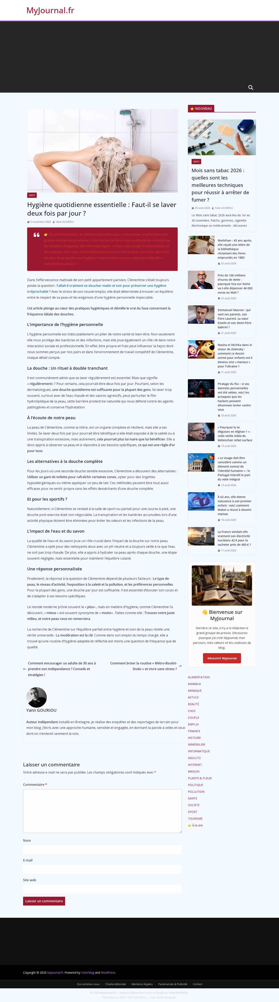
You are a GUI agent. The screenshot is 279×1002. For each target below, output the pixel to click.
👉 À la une (195, 825)
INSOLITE (194, 758)
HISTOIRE (194, 738)
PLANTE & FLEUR (200, 778)
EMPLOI (193, 724)
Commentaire (35, 784)
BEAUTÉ (193, 704)
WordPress (108, 972)
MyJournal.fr (50, 10)
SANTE (32, 195)
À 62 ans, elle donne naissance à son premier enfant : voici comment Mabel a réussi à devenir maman (235, 505)
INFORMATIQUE (199, 751)
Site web (29, 880)
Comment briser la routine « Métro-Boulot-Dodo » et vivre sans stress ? (143, 666)
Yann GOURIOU (65, 222)
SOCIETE (194, 805)
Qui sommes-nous (88, 984)
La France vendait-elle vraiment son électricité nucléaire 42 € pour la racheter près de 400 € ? (234, 538)
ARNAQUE (195, 691)
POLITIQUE (195, 785)
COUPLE (193, 717)
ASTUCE (193, 697)
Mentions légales (142, 984)
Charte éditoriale (115, 984)
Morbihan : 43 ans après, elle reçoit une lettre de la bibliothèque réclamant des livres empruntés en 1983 (235, 248)
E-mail (27, 860)
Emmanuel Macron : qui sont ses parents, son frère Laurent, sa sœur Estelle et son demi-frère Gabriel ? (234, 318)
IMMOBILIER (196, 744)
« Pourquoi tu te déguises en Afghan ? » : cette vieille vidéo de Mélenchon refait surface (235, 433)
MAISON (193, 771)
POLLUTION (196, 792)
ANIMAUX (194, 684)
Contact (197, 984)
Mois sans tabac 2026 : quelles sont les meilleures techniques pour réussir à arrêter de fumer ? (220, 185)
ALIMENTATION (199, 677)
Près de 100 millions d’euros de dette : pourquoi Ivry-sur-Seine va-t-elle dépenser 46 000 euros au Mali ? (235, 283)
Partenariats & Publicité (172, 984)
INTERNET (195, 765)
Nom (27, 840)
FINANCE (194, 731)
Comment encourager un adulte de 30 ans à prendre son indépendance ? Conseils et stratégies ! (62, 669)
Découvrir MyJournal (222, 658)
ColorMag (87, 972)
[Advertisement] (139, 51)
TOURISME (195, 818)
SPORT (192, 812)
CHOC (192, 711)
